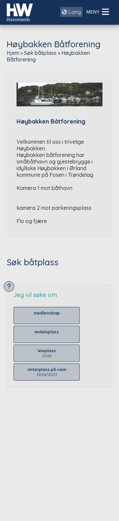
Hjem (13, 53)
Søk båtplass (40, 53)
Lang (74, 12)
